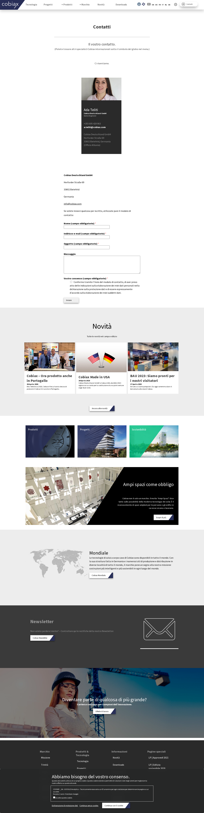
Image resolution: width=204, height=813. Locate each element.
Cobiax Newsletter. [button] (40, 638)
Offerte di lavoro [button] (102, 711)
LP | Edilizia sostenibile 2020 (157, 766)
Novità (101, 4)
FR (160, 5)
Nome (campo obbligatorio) (80, 223)
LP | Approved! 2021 (158, 757)
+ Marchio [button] (85, 4)
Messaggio (70, 253)
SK (169, 5)
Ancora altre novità (99, 408)
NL (166, 5)
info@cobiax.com (73, 203)
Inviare (69, 300)
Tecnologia (31, 4)
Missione (45, 757)
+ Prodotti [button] (67, 4)
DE (156, 5)
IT (163, 5)
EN (153, 5)
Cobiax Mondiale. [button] (99, 575)
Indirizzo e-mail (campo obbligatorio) (85, 233)
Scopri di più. (161, 517)
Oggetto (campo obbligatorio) (81, 243)
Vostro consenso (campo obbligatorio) (86, 278)
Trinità (44, 764)
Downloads (121, 4)
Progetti (48, 4)
